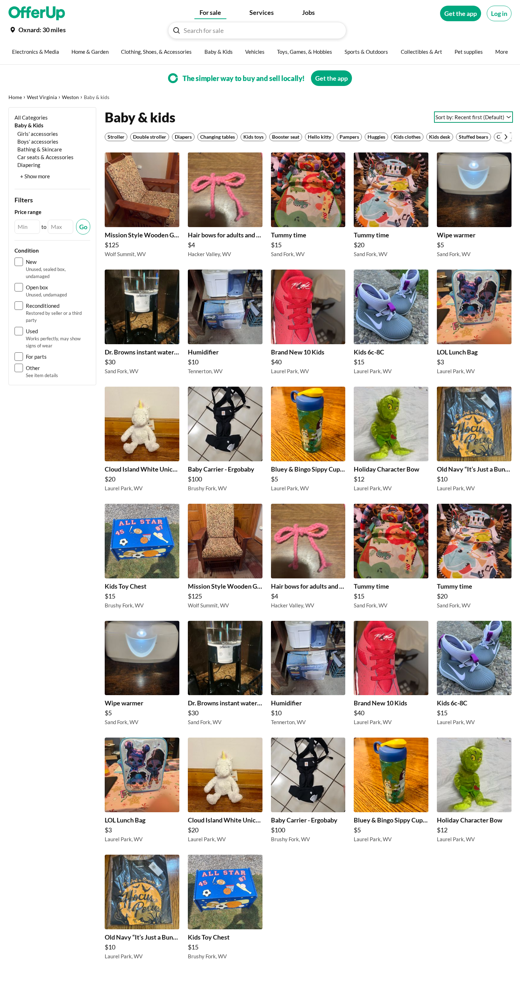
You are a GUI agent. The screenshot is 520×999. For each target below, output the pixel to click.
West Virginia (42, 97)
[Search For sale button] (176, 30)
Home (15, 97)
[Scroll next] (506, 137)
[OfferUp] (36, 13)
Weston (70, 97)
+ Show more (35, 176)
